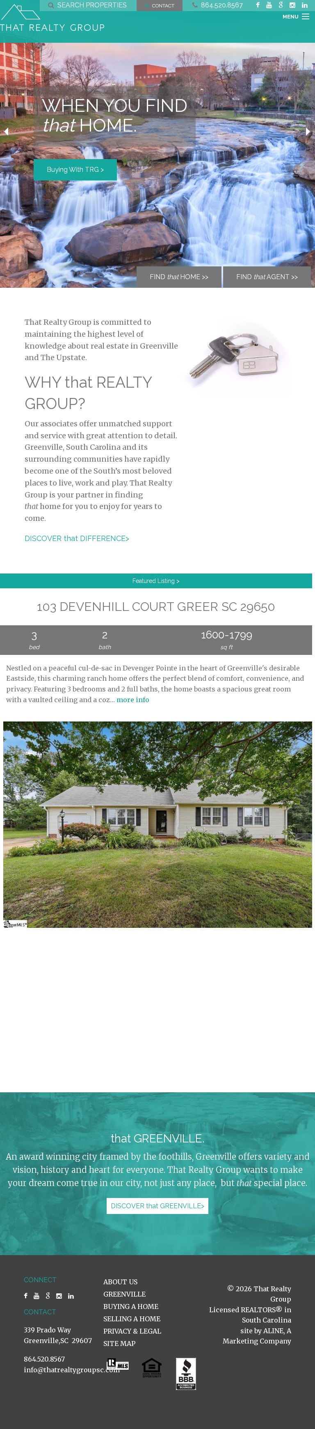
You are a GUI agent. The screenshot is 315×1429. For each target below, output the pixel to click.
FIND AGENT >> (267, 277)
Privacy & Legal (132, 1331)
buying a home (130, 1306)
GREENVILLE (124, 1294)
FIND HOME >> (179, 277)
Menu (291, 17)
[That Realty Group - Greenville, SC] (52, 17)
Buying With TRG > (75, 169)
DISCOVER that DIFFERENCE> (77, 538)
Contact (162, 6)
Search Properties (90, 5)
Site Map (119, 1343)
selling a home (131, 1319)
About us (120, 1282)
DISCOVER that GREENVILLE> (157, 1206)
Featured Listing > (156, 581)
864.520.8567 (220, 5)
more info (132, 700)
